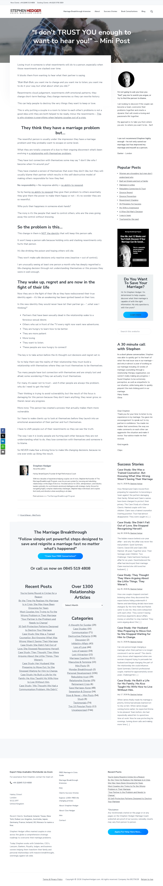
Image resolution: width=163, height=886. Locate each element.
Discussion (80, 639)
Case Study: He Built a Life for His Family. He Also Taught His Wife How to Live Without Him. (38, 678)
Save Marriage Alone (80, 687)
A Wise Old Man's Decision (131, 211)
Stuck (81, 699)
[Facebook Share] (3, 430)
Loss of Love (79, 647)
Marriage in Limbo (127, 185)
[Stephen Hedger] (24, 470)
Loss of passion (80, 650)
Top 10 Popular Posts (80, 706)
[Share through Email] (3, 452)
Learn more (135, 314)
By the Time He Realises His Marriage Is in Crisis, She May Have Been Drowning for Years (38, 604)
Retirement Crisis (81, 684)
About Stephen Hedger (68, 805)
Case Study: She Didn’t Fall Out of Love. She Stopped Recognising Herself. (133, 525)
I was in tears (125, 215)
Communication (80, 632)
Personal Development (79, 673)
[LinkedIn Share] (3, 441)
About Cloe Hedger (67, 810)
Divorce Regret (126, 192)
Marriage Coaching (79, 658)
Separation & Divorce (80, 691)
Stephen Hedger (42, 465)
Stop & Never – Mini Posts (80, 695)
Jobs (61, 815)
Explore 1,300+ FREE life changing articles (69, 799)
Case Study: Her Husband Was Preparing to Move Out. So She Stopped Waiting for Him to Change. (38, 667)
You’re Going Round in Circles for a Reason (126, 777)
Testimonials (80, 702)
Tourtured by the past (129, 219)
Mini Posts (80, 665)
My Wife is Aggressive (129, 208)
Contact (62, 820)
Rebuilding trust (80, 676)
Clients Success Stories (69, 793)
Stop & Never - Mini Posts (30, 515)
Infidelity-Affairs (79, 643)
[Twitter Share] (3, 436)
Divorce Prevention (127, 196)
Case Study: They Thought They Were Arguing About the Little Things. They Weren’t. (38, 656)
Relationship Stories (79, 680)
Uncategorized (79, 710)
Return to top (147, 879)
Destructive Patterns (79, 636)
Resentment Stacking (128, 200)
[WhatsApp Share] (3, 446)
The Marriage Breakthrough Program (61, 496)
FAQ (61, 788)
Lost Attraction (80, 654)
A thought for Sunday (80, 624)
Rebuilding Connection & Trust (132, 188)
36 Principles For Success (130, 204)
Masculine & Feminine (80, 662)
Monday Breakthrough (80, 669)
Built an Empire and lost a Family (133, 181)
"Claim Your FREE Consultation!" (60, 556)
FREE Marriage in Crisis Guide (68, 774)
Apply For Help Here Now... (128, 831)
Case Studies (80, 628)
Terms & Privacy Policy (53, 879)
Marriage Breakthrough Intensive (68, 781)
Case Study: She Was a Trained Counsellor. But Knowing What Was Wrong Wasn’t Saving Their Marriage (38, 637)
